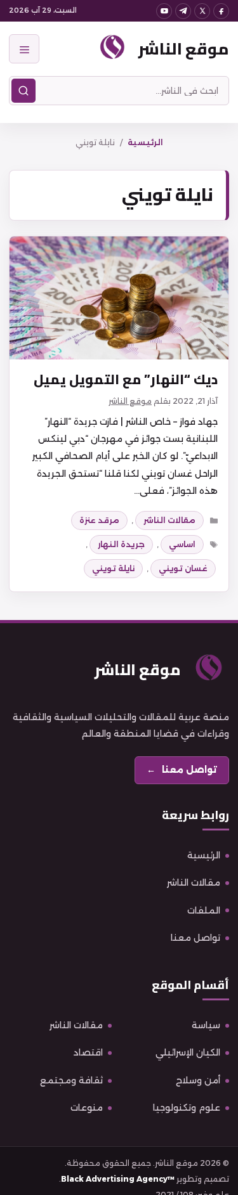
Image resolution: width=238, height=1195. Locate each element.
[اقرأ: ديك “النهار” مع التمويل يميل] (119, 297)
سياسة (206, 1025)
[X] (202, 11)
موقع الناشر (183, 48)
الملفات (203, 910)
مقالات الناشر (169, 520)
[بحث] (23, 91)
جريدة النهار (121, 544)
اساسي (182, 544)
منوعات (86, 1107)
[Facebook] (221, 11)
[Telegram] (183, 11)
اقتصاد (88, 1052)
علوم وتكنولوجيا (186, 1107)
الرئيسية (145, 142)
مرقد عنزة (99, 520)
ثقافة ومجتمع (71, 1080)
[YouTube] (164, 11)
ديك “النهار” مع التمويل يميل (126, 379)
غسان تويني (183, 568)
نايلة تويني (113, 568)
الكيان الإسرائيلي (187, 1052)
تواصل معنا (195, 937)
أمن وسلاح (198, 1080)
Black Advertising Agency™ (118, 1179)
